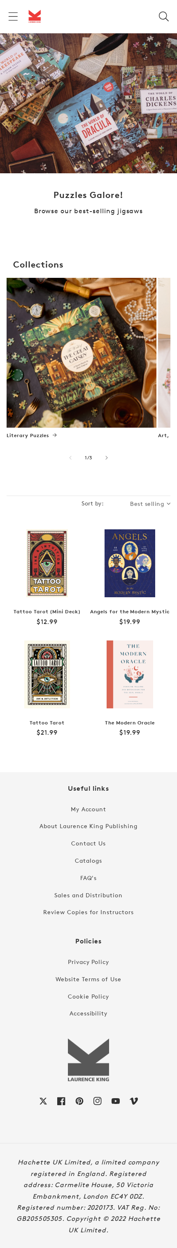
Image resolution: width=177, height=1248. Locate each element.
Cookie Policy (88, 996)
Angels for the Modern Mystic (130, 612)
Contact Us (88, 843)
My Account (89, 809)
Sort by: (93, 503)
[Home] (34, 16)
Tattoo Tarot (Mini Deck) (47, 612)
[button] (13, 16)
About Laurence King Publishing (88, 825)
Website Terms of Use (88, 979)
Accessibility (88, 1013)
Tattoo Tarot (47, 723)
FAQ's (88, 877)
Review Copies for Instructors (88, 911)
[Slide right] (107, 458)
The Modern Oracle (129, 723)
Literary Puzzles (28, 435)
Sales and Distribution (88, 895)
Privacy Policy (88, 961)
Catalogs (88, 860)
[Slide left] (70, 458)
